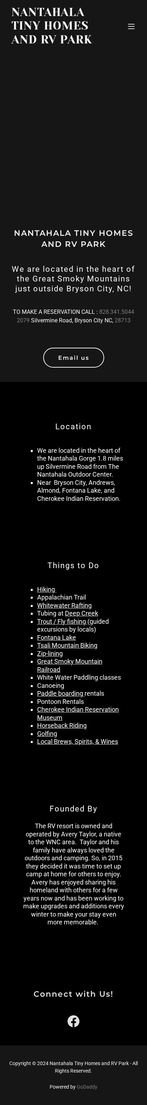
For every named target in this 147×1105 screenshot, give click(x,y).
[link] (54, 41)
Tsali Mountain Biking (67, 645)
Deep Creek (81, 613)
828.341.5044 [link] (116, 311)
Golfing (47, 733)
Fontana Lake (56, 637)
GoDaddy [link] (87, 1087)
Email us (73, 357)
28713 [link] (123, 320)
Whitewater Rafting (64, 605)
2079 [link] (23, 320)
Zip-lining (50, 653)
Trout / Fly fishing (62, 621)
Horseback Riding (62, 725)
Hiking (46, 589)
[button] (131, 26)
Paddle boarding (61, 693)
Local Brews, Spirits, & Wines (77, 741)
